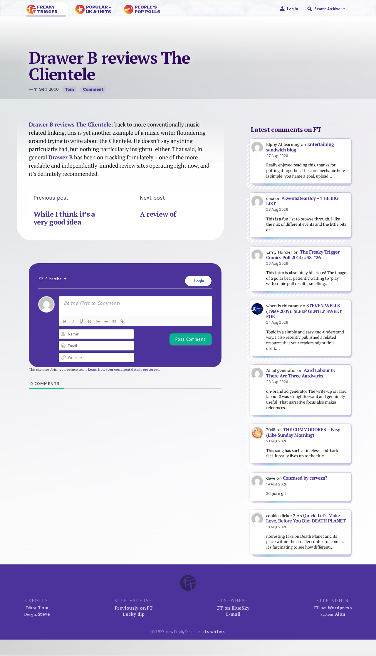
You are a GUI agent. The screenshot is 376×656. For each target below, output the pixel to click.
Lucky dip (133, 614)
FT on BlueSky (233, 608)
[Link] (122, 321)
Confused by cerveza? (305, 478)
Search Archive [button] (327, 8)
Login (198, 281)
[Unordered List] (106, 321)
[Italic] (73, 321)
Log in (292, 8)
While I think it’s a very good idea (64, 218)
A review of (158, 214)
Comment (93, 89)
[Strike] (89, 321)
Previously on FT (134, 608)
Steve (44, 614)
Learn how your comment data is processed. (124, 369)
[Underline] (81, 321)
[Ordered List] (98, 321)
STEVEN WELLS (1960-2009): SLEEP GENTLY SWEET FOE (304, 311)
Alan (340, 614)
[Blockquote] (114, 321)
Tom (69, 89)
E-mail (233, 614)
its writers (214, 631)
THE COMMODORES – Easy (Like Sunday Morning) (303, 432)
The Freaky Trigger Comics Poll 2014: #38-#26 (303, 255)
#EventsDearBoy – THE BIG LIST (302, 201)
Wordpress (340, 608)
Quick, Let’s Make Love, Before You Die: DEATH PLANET (305, 518)
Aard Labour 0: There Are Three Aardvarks (300, 373)
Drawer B (60, 157)
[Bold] (65, 321)
